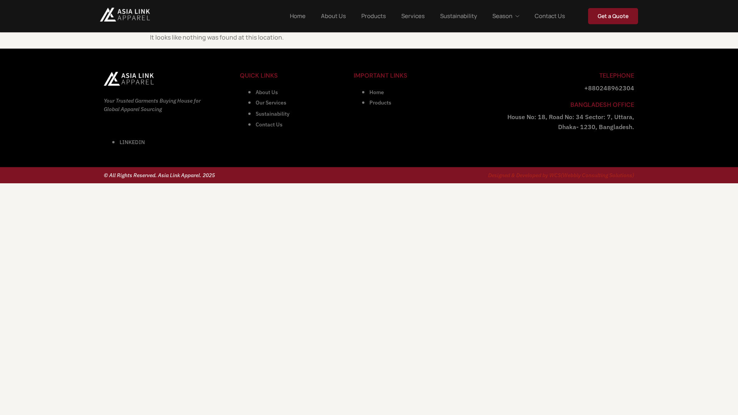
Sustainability (458, 16)
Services (413, 16)
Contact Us (550, 16)
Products (373, 16)
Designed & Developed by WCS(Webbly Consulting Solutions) (561, 175)
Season (502, 16)
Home (298, 16)
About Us (333, 16)
